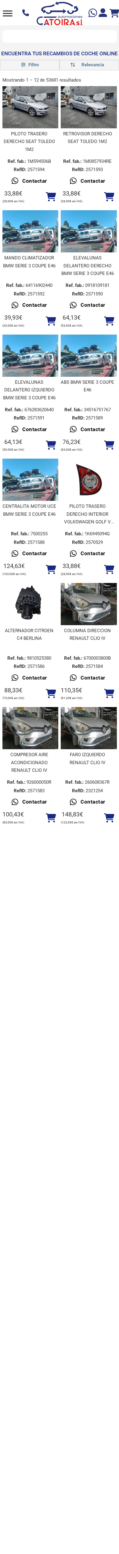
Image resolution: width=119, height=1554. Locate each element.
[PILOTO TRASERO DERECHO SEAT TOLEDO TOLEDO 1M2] (30, 107)
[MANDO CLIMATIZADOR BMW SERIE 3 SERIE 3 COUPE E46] (30, 231)
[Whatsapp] (93, 13)
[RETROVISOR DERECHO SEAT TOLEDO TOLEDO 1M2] (89, 107)
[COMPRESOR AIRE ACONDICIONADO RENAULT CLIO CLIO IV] (30, 728)
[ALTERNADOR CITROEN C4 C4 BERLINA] (30, 604)
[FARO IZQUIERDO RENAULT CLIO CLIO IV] (89, 728)
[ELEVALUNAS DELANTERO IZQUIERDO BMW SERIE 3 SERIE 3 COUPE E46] (30, 356)
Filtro (33, 65)
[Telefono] (26, 13)
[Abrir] (8, 13)
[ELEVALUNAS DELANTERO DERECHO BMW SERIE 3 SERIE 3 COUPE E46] (89, 231)
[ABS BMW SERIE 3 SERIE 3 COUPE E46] (89, 356)
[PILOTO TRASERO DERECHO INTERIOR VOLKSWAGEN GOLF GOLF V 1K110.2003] (89, 480)
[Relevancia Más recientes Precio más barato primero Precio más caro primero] (89, 65)
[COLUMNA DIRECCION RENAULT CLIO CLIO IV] (89, 604)
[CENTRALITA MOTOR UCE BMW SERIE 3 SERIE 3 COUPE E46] (30, 480)
